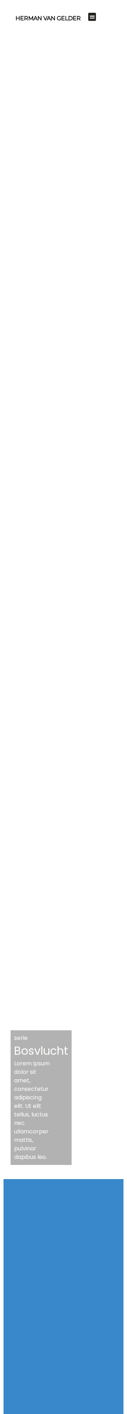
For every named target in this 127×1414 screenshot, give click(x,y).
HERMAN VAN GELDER (48, 18)
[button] (92, 17)
